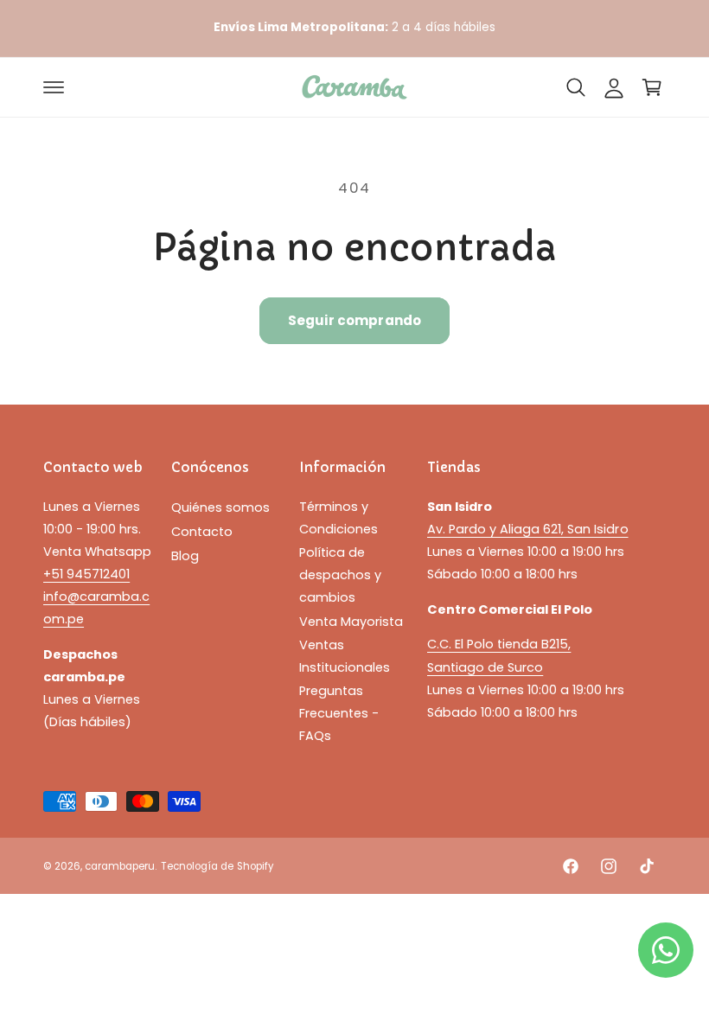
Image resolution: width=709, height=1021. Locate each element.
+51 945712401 (86, 574)
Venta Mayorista (351, 621)
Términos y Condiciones (338, 518)
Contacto (202, 531)
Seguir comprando (354, 320)
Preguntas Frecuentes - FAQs (339, 713)
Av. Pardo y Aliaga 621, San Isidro (528, 529)
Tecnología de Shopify (216, 866)
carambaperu (120, 866)
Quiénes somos (220, 507)
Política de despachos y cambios (340, 575)
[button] (54, 87)
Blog (185, 556)
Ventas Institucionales (344, 656)
